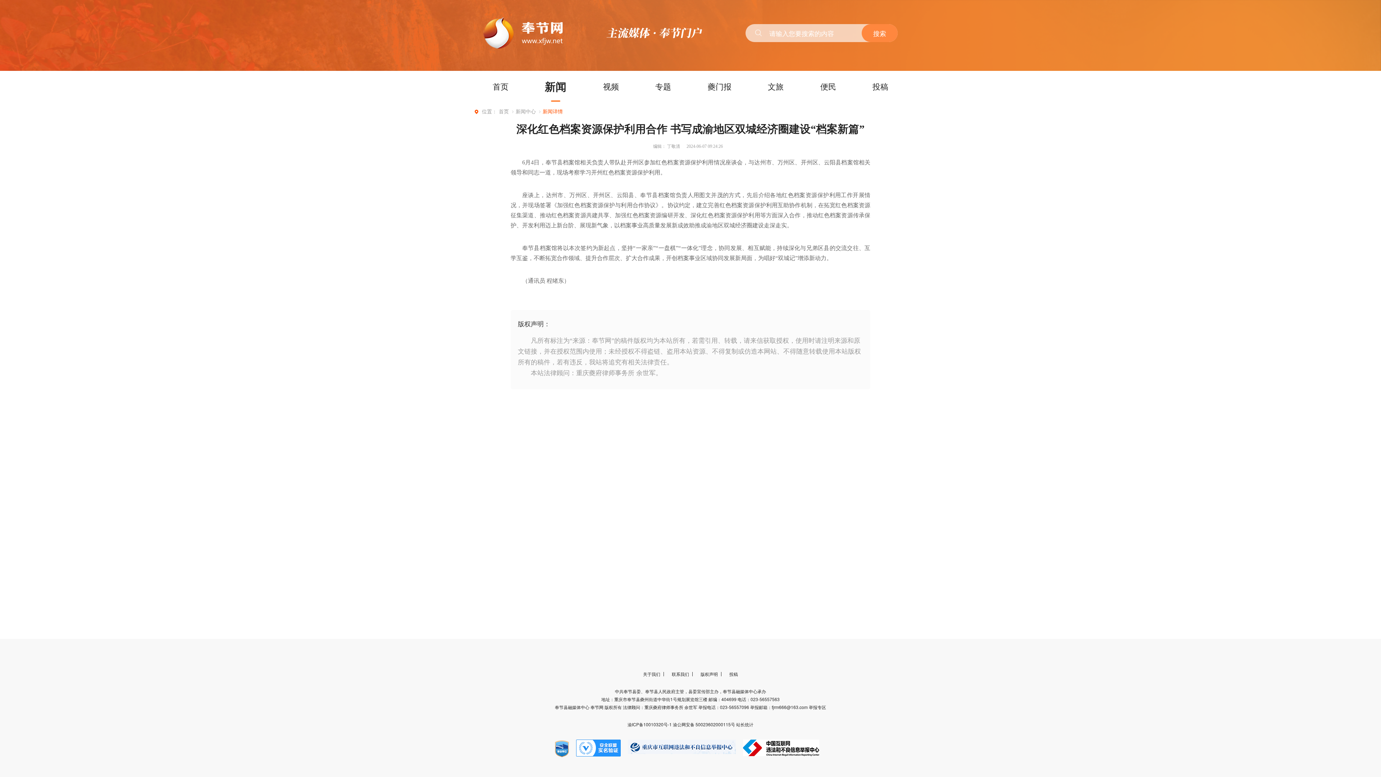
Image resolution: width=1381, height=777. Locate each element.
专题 (663, 86)
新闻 (555, 86)
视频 (611, 86)
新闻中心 (526, 111)
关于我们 (651, 674)
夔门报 (719, 86)
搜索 (879, 33)
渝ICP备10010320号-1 (650, 724)
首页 (501, 86)
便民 (828, 86)
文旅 (776, 86)
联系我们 (680, 674)
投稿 (880, 86)
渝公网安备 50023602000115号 (704, 724)
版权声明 (709, 674)
